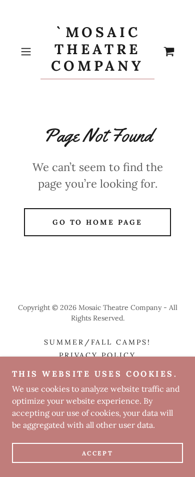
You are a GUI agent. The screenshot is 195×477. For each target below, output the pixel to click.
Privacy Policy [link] (97, 355)
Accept (97, 453)
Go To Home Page (97, 222)
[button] (28, 52)
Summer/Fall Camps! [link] (98, 342)
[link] (97, 51)
